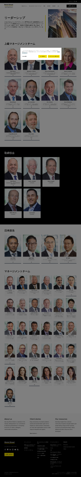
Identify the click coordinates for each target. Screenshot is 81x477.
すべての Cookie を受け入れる (54, 56)
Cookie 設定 (24, 56)
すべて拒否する (42, 56)
